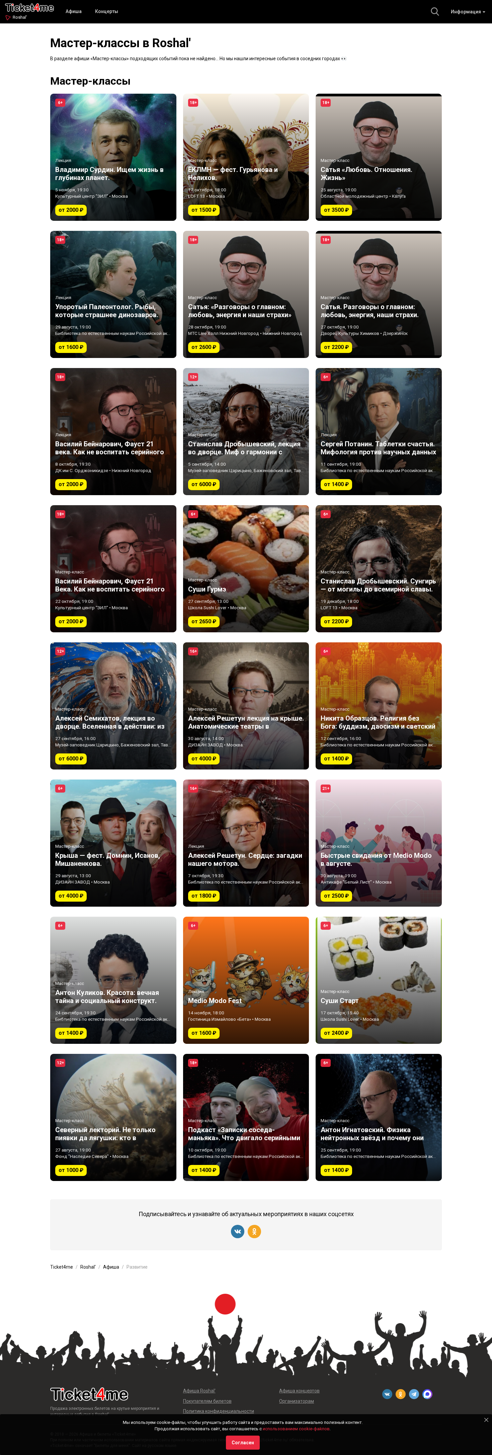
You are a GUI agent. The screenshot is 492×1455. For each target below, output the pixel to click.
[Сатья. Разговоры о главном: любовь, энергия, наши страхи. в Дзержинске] (379, 294)
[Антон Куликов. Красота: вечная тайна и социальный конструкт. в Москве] (113, 980)
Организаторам (296, 1401)
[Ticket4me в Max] (427, 1394)
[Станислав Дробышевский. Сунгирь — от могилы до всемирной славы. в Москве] (379, 568)
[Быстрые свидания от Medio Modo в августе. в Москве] (379, 843)
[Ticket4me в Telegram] (414, 1394)
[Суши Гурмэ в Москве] (246, 568)
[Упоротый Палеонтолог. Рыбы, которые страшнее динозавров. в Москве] (113, 294)
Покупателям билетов (207, 1401)
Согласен (243, 1442)
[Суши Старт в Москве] (379, 980)
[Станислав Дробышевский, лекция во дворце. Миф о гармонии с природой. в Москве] (246, 431)
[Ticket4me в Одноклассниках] (254, 1231)
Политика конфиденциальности (218, 1411)
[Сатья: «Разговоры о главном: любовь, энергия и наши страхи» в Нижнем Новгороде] (246, 294)
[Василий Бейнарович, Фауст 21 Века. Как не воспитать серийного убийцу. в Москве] (113, 568)
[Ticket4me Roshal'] (29, 6)
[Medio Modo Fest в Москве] (246, 980)
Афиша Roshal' (199, 1390)
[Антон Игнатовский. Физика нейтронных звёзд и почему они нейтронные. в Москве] (379, 1117)
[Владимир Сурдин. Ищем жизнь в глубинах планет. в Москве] (113, 157)
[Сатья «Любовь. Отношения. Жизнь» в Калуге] (379, 157)
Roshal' (20, 17)
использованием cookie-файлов (296, 1428)
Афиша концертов (299, 1390)
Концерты (106, 11)
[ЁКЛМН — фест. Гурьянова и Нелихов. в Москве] (246, 157)
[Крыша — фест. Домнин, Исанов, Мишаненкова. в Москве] (113, 843)
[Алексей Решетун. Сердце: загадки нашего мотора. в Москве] (246, 843)
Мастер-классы (90, 81)
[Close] (486, 1420)
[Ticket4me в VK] (237, 1231)
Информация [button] (466, 11)
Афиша (74, 11)
